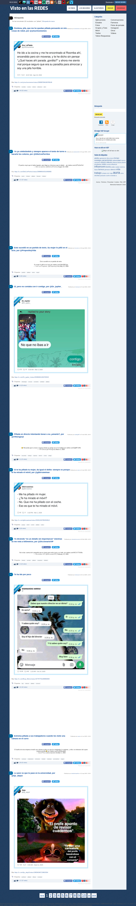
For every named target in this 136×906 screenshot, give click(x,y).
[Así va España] (32, 2)
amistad (42, 381)
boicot (112, 158)
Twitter (98, 33)
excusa (30, 381)
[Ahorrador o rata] (67, 2)
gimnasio (107, 169)
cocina (29, 86)
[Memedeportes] (28, 2)
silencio (113, 169)
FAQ (121, 182)
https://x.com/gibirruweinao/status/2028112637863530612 (32, 520)
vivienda (112, 175)
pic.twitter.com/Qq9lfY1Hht (72, 448)
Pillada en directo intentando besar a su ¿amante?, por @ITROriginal (37, 435)
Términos (103, 182)
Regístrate (109, 2)
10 (84, 895)
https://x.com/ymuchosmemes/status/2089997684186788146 (33, 82)
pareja (23, 524)
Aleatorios (99, 8)
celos (42, 524)
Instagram (115, 28)
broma (120, 162)
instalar (43, 759)
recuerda (24, 455)
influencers (100, 166)
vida (118, 169)
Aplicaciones (100, 20)
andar (113, 167)
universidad (117, 160)
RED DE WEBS (13, 2)
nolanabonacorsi (75, 539)
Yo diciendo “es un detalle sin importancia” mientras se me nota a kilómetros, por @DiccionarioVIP (36, 540)
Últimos (71, 8)
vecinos (97, 175)
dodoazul (77, 286)
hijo (22, 683)
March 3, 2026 (60, 449)
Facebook (100, 125)
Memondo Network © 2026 (118, 184)
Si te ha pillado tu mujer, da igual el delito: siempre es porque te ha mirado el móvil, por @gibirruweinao (40, 471)
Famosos (114, 23)
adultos (96, 158)
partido (23, 272)
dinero (103, 162)
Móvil (97, 31)
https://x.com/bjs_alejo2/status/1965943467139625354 (31, 872)
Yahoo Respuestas (102, 36)
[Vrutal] (40, 2)
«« (42, 895)
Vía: (12, 82)
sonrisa (28, 560)
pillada (33, 176)
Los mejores (84, 8)
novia (45, 455)
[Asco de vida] (20, 2)
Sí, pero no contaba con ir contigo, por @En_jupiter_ (38, 286)
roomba (24, 86)
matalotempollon (75, 773)
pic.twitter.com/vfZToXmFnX (75, 165)
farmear (101, 169)
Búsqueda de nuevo (48, 21)
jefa (45, 86)
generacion (103, 158)
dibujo (34, 877)
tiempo (116, 158)
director (27, 683)
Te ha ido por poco (22, 574)
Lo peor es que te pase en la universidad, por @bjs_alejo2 (33, 774)
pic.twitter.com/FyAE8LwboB (57, 751)
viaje (111, 173)
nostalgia (97, 160)
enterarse (37, 759)
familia (108, 167)
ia (116, 175)
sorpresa (122, 167)
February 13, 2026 (62, 554)
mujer (37, 272)
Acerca (98, 182)
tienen (40, 455)
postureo (103, 175)
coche (32, 524)
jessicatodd (76, 151)
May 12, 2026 (64, 266)
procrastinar (56, 759)
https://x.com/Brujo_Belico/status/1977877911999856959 (32, 679)
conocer (38, 683)
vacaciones (107, 160)
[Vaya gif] (59, 2)
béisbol (46, 560)
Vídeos (113, 33)
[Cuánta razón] (24, 2)
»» (94, 895)
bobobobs (76, 28)
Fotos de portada (117, 25)
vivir (108, 173)
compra (104, 173)
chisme (44, 176)
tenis (33, 272)
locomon (77, 248)
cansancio (97, 162)
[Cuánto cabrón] (36, 2)
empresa (49, 759)
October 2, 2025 (61, 753)
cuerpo (117, 167)
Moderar (121, 8)
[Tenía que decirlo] (63, 2)
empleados (30, 759)
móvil (28, 524)
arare (78, 470)
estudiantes (97, 164)
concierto (36, 381)
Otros (113, 31)
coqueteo (40, 560)
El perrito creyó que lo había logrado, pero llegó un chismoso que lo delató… (42, 165)
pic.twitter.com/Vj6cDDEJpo (59, 264)
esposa (35, 455)
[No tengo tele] (55, 2)
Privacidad (110, 182)
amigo (49, 455)
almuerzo (40, 86)
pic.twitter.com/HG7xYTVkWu (73, 552)
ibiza (108, 158)
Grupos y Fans (101, 28)
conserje (40, 877)
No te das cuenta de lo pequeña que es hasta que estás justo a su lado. (41, 552)
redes (104, 164)
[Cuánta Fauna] (51, 2)
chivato (28, 176)
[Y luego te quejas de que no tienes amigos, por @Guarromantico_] (110, 144)
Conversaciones (117, 20)
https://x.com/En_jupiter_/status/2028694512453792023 (31, 377)
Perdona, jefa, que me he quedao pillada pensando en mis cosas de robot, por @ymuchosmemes (39, 29)
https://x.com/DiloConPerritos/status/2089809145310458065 (32, 171)
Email (112, 125)
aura (116, 172)
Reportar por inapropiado (84, 93)
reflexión (109, 162)
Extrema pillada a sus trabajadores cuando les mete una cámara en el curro (38, 737)
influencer (114, 164)
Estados (98, 23)
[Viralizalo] (71, 2)
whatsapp (24, 381)
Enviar (110, 8)
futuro (96, 169)
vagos (62, 759)
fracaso (38, 176)
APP (124, 182)
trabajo (29, 455)
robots (34, 86)
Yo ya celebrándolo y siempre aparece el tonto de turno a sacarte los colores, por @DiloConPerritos (38, 152)
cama (122, 173)
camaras (24, 759)
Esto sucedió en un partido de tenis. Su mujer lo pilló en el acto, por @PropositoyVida (39, 249)
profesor (24, 877)
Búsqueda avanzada (99, 117)
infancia (115, 162)
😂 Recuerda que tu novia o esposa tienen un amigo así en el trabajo (42, 448)
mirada (23, 560)
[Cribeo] (44, 2)
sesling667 (77, 434)
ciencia (123, 160)
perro (23, 176)
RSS (107, 125)
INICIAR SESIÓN (120, 2)
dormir (124, 162)
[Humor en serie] (48, 2)
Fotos (97, 25)
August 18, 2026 (63, 167)
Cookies (116, 182)
